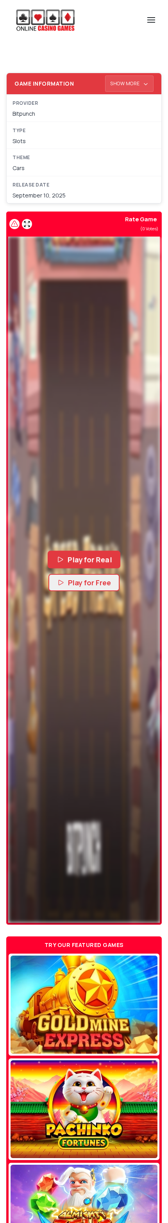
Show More (125, 83)
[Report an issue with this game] (14, 224)
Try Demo (84, 1004)
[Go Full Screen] (27, 224)
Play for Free (89, 582)
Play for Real (90, 559)
